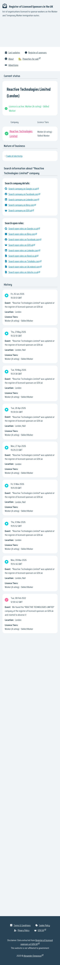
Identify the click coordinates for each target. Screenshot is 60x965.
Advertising (13, 65)
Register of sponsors (37, 52)
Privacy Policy (23, 930)
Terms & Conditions (22, 925)
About (11, 59)
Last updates (14, 52)
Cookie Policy (44, 925)
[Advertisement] (30, 33)
